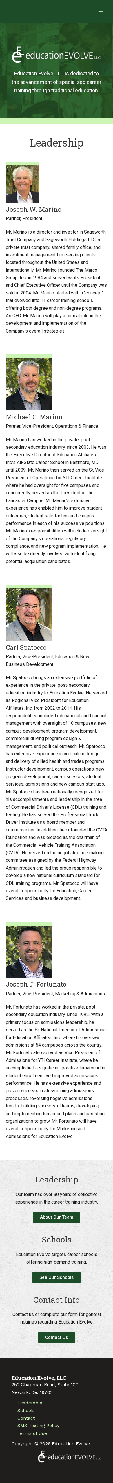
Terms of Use (32, 1433)
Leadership (29, 1402)
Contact (26, 1418)
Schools (26, 1410)
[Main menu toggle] (100, 11)
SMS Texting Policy (38, 1425)
